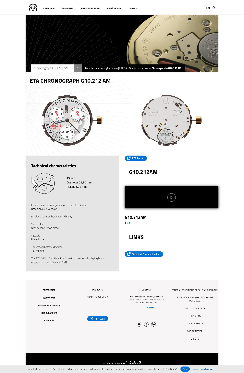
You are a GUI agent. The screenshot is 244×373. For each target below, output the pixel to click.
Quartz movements (139, 68)
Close (185, 369)
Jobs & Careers (49, 313)
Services (49, 321)
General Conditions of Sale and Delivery (195, 290)
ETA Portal (137, 158)
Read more (206, 369)
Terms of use (195, 316)
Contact (150, 307)
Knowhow (49, 298)
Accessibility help (195, 308)
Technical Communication (146, 254)
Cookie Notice (194, 331)
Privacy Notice (195, 323)
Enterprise (49, 290)
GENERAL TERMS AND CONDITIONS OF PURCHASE (195, 299)
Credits (195, 339)
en (208, 8)
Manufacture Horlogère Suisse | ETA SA (106, 68)
